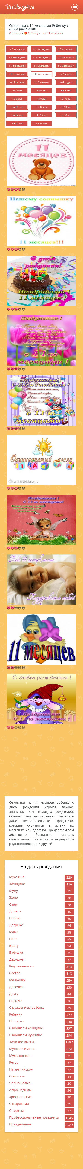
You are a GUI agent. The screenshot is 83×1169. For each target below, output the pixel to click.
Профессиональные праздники (34, 1117)
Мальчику (17, 980)
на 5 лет (17, 90)
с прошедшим (20, 1090)
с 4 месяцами (17, 57)
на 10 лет (65, 98)
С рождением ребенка (26, 1007)
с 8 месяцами (41, 65)
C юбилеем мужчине (25, 1035)
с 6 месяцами (66, 57)
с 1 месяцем (17, 49)
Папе (13, 939)
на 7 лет (66, 90)
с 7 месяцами (17, 65)
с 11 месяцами (41, 74)
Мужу (13, 890)
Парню (14, 918)
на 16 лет (65, 115)
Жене (13, 897)
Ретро (13, 1062)
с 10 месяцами (17, 74)
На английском (21, 1069)
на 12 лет (41, 107)
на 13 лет (65, 107)
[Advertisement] (41, 762)
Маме (13, 932)
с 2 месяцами (41, 49)
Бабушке (16, 952)
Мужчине (16, 877)
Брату (13, 945)
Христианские (20, 1097)
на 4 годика (66, 82)
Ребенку (15, 1014)
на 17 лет (17, 123)
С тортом (16, 1110)
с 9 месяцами (66, 65)
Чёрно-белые (19, 1083)
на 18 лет (41, 123)
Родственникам (21, 966)
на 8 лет (17, 98)
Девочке (16, 987)
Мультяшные (19, 1055)
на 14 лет (17, 115)
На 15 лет (41, 115)
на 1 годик (65, 74)
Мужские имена (21, 1048)
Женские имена (21, 1042)
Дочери (15, 911)
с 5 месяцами (41, 57)
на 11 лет (17, 107)
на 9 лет (41, 98)
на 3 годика (41, 82)
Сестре (14, 973)
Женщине (17, 884)
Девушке (16, 925)
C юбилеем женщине (26, 1028)
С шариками (19, 1103)
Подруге (15, 1000)
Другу (13, 993)
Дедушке (16, 959)
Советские (17, 1076)
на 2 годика (17, 82)
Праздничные (20, 1124)
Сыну (13, 904)
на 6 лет (41, 90)
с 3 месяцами (66, 49)
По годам (16, 1021)
